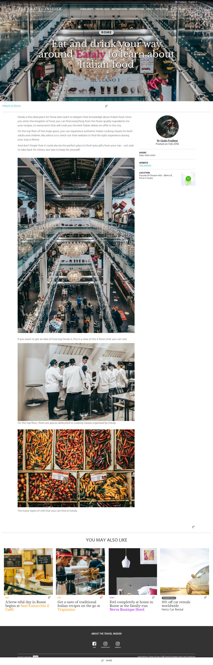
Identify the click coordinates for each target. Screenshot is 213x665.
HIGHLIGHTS (86, 9)
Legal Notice (142, 657)
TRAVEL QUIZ (102, 9)
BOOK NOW (161, 9)
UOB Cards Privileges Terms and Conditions (178, 657)
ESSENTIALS (168, 598)
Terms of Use (154, 657)
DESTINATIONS (119, 9)
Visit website (145, 165)
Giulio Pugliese (169, 140)
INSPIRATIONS (136, 9)
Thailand (182, 2)
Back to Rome (12, 105)
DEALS (149, 9)
